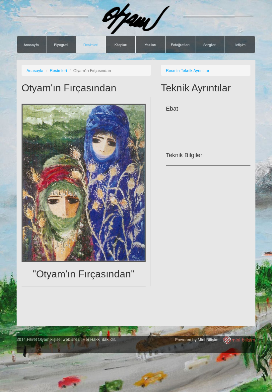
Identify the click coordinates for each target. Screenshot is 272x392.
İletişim (240, 44)
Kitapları (120, 44)
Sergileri (209, 44)
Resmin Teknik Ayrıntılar (187, 70)
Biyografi (61, 44)
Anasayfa (31, 44)
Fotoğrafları (180, 44)
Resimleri (90, 44)
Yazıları (150, 44)
